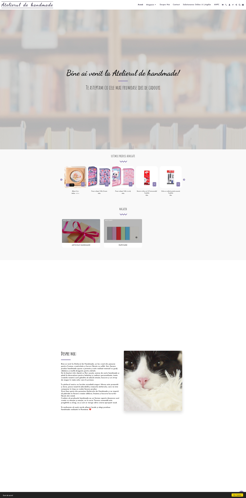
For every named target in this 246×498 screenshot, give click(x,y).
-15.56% (72, 185)
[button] (222, 5)
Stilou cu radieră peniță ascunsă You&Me (170, 192)
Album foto (75, 191)
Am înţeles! (237, 495)
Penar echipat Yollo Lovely (123, 191)
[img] (75, 177)
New (68, 185)
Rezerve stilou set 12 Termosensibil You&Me (147, 192)
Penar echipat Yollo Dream (99, 191)
